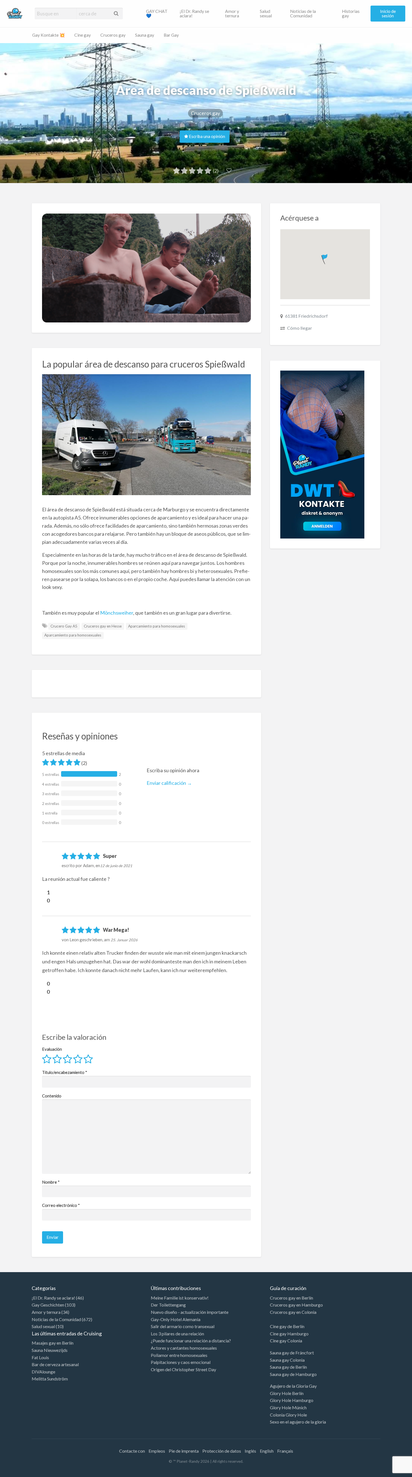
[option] (387, 1472)
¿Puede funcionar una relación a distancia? (191, 1340)
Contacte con (132, 1450)
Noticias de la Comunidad (303, 13)
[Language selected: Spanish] (389, 1471)
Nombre (51, 1182)
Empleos (157, 1450)
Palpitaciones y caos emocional (180, 1362)
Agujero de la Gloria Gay (293, 1386)
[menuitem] (158, 13)
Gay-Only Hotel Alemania (175, 1319)
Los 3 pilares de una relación (177, 1333)
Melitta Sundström (50, 1378)
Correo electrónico (61, 1205)
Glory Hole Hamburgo (291, 1400)
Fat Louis (40, 1357)
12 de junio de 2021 (116, 865)
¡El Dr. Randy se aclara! (194, 13)
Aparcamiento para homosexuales (156, 626)
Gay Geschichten (48, 1304)
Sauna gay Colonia (287, 1360)
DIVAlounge (43, 1371)
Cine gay (82, 35)
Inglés (250, 1450)
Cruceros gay (113, 35)
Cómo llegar (299, 328)
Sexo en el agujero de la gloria (298, 1421)
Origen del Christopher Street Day (183, 1369)
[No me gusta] (44, 900)
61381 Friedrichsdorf (306, 316)
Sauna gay (144, 35)
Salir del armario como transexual (182, 1326)
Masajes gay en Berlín (52, 1342)
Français (285, 1450)
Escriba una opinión (206, 136)
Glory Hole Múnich (288, 1407)
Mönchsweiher (116, 613)
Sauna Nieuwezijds (50, 1350)
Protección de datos (221, 1450)
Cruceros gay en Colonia (293, 1312)
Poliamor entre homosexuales (179, 1355)
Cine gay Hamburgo (289, 1333)
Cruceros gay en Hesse (103, 626)
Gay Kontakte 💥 (48, 35)
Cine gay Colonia (286, 1340)
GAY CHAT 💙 (157, 13)
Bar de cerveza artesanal (55, 1364)
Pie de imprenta (184, 1450)
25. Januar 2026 (124, 940)
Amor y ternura (232, 13)
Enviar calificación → (169, 783)
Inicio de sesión (388, 13)
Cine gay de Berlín (287, 1326)
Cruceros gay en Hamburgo (296, 1304)
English (267, 1450)
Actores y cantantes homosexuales (184, 1347)
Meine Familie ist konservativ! (180, 1297)
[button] (325, 258)
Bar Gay (171, 35)
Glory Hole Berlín (287, 1393)
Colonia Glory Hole (288, 1414)
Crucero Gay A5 (63, 626)
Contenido (51, 1095)
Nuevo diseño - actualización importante (189, 1312)
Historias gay (351, 13)
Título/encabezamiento (64, 1072)
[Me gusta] (44, 892)
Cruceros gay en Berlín (291, 1297)
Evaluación (52, 1049)
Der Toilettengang (168, 1304)
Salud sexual (266, 13)
